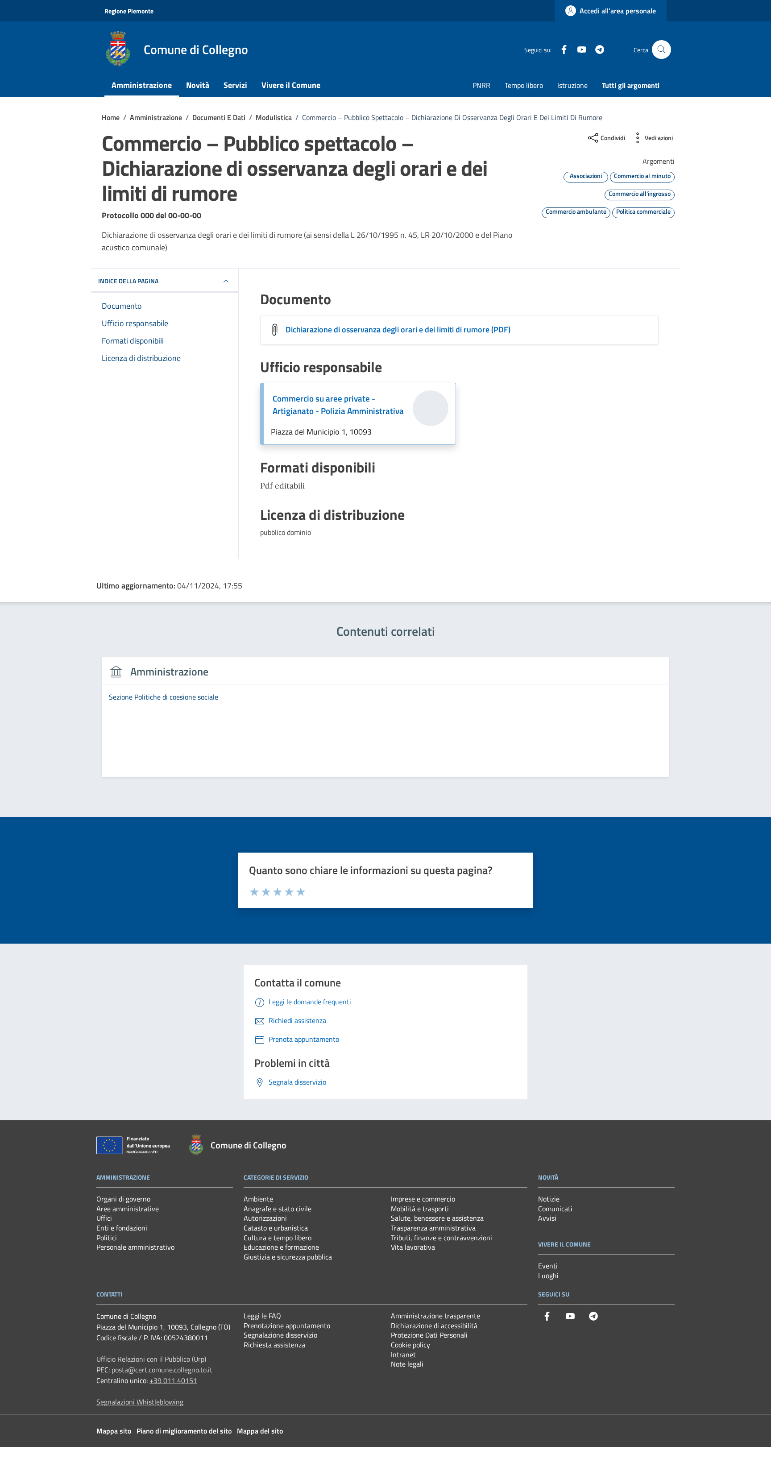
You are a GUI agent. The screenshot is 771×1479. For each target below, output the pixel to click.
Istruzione (572, 85)
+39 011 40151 (173, 1380)
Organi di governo (123, 1198)
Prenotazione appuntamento (287, 1325)
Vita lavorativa (413, 1247)
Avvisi (547, 1218)
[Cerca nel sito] (661, 49)
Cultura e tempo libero (277, 1237)
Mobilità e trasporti (420, 1208)
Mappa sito (113, 1430)
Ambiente (258, 1198)
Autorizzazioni (265, 1218)
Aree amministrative (127, 1208)
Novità (197, 85)
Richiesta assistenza (274, 1344)
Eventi (548, 1265)
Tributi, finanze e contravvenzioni (441, 1237)
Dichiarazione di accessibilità (434, 1325)
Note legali (407, 1364)
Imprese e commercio (423, 1198)
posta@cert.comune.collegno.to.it (162, 1369)
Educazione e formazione (281, 1247)
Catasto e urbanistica (276, 1227)
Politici (106, 1237)
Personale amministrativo (135, 1247)
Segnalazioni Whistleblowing (139, 1401)
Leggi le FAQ (262, 1315)
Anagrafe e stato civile (277, 1208)
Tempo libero (524, 85)
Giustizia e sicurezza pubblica (288, 1256)
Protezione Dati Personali (429, 1335)
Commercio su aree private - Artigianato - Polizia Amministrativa (338, 405)
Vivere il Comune (290, 85)
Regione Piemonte (128, 11)
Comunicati (555, 1208)
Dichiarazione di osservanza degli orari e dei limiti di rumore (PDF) (398, 329)
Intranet (403, 1354)
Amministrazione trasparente (435, 1315)
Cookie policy (410, 1344)
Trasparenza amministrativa (433, 1227)
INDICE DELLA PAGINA (128, 281)
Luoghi (548, 1275)
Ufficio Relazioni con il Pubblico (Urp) (151, 1359)
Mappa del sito (260, 1430)
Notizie (549, 1198)
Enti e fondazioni (121, 1227)
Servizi (235, 85)
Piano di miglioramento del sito (184, 1430)
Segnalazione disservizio (280, 1335)
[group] (385, 722)
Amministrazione (142, 85)
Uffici (104, 1218)
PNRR (481, 85)
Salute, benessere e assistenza (437, 1218)
